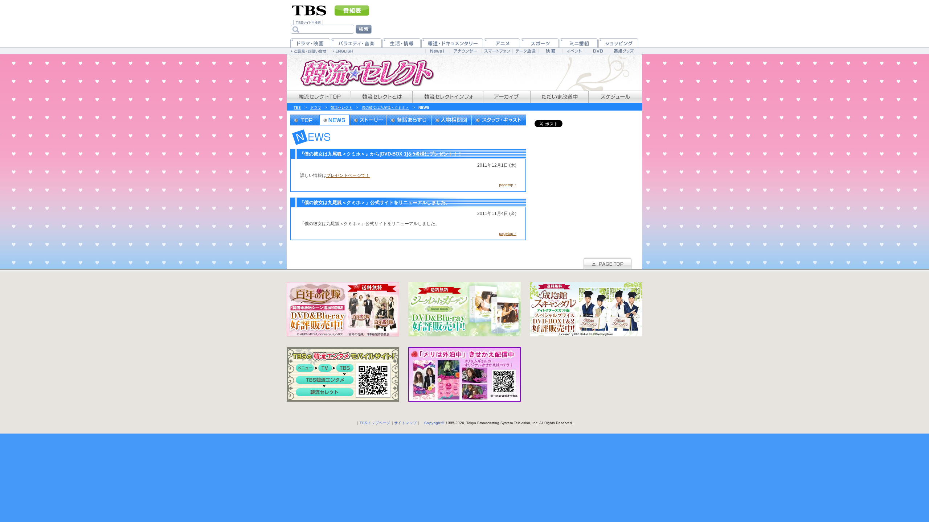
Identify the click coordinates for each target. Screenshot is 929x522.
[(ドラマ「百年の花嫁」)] (343, 309)
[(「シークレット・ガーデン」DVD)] (464, 309)
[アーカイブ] (506, 97)
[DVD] (597, 51)
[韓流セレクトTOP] (318, 97)
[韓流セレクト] (363, 72)
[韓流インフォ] (447, 97)
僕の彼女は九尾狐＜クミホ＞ (385, 107)
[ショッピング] (618, 42)
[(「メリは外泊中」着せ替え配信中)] (464, 374)
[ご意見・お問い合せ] (309, 51)
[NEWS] (334, 120)
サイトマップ (405, 423)
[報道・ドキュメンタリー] (452, 42)
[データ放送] (525, 51)
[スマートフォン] (497, 51)
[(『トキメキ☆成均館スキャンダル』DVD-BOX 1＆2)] (586, 309)
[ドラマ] (310, 42)
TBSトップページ (375, 423)
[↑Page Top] (607, 263)
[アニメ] (502, 42)
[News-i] (437, 51)
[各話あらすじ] (409, 120)
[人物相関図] (452, 120)
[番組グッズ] (623, 51)
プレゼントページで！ (348, 175)
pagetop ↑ (507, 185)
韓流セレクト (341, 107)
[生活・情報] (401, 42)
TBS (297, 107)
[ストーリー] (368, 120)
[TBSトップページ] (309, 10)
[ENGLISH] (344, 51)
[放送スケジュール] (615, 97)
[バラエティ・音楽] (356, 42)
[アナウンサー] (465, 51)
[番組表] (352, 10)
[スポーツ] (540, 42)
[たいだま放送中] (559, 97)
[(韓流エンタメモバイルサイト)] (343, 374)
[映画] (550, 51)
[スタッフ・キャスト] (499, 120)
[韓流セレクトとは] (381, 97)
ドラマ (315, 107)
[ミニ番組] (579, 42)
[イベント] (574, 51)
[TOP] (304, 120)
